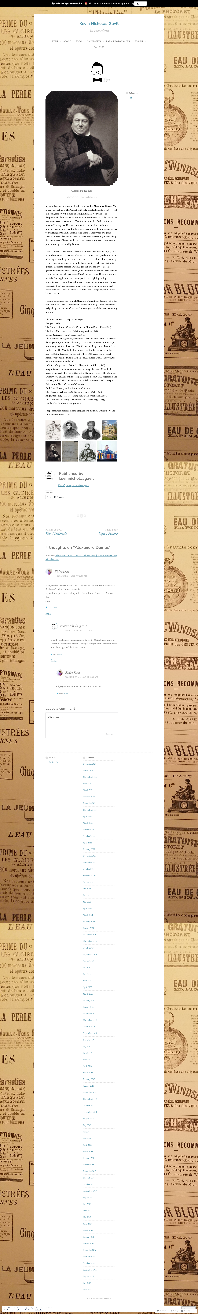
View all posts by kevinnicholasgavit (73, 485)
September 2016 (90, 1269)
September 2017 (90, 1191)
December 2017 (89, 1171)
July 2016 (87, 1283)
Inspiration (94, 41)
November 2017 (90, 1177)
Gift (140, 4)
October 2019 (89, 1026)
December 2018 (89, 1092)
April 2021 (87, 908)
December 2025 (89, 764)
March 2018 (88, 1151)
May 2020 (87, 980)
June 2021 (87, 895)
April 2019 (87, 1066)
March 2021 (88, 915)
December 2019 (89, 1013)
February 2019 (89, 1079)
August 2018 (88, 1118)
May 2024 (87, 783)
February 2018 (89, 1158)
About (67, 41)
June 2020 (87, 974)
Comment (109, 734)
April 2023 (87, 816)
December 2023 (89, 803)
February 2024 (89, 796)
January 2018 (88, 1164)
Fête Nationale (56, 532)
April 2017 (87, 1223)
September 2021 (90, 875)
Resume (139, 41)
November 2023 (90, 810)
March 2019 (88, 1072)
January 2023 (88, 829)
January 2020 (88, 1007)
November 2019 (90, 1020)
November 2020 (90, 941)
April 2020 (87, 987)
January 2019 (88, 1086)
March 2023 (88, 823)
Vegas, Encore (108, 532)
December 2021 (89, 855)
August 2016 (88, 1276)
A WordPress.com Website (99, 1298)
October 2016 (89, 1263)
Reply (48, 613)
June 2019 (87, 1053)
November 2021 (90, 862)
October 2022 (89, 836)
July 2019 (87, 1046)
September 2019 (90, 1033)
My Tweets (53, 761)
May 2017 (87, 1217)
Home (55, 41)
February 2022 (89, 849)
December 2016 (89, 1250)
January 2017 (88, 1243)
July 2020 (87, 967)
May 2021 (87, 901)
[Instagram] (131, 97)
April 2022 (87, 842)
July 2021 (87, 888)
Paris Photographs (118, 41)
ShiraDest (62, 571)
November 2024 (90, 777)
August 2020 (88, 961)
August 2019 (88, 1039)
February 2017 (89, 1237)
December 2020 (89, 934)
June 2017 (87, 1210)
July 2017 (87, 1204)
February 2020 (89, 1000)
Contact (99, 47)
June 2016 (87, 1289)
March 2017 (88, 1230)
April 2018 (87, 1145)
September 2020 (90, 954)
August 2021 (88, 882)
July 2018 (87, 1125)
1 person (55, 607)
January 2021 (88, 928)
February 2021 (89, 921)
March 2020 (88, 993)
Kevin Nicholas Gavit (99, 23)
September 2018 (90, 1112)
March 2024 (88, 790)
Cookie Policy (38, 1310)
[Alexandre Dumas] (81, 138)
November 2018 (90, 1099)
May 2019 (87, 1059)
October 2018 (89, 1105)
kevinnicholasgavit (89, 197)
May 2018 (87, 1138)
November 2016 (90, 1256)
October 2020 (89, 947)
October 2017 (89, 1184)
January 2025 (88, 770)
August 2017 (88, 1197)
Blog (79, 41)
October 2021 (89, 869)
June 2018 (87, 1131)
